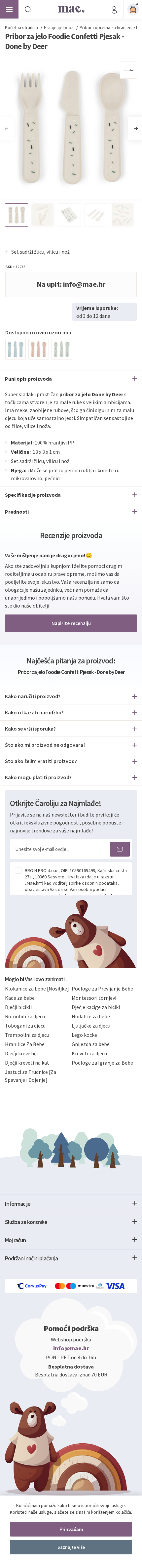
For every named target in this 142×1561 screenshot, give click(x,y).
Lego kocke (84, 1035)
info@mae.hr (71, 1348)
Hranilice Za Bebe (25, 1044)
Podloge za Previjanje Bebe (102, 988)
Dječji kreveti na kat (27, 1062)
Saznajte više (71, 1547)
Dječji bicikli (18, 1007)
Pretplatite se (120, 849)
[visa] (115, 1286)
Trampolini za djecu (27, 1035)
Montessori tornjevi (94, 997)
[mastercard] (60, 1286)
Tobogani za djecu (25, 1025)
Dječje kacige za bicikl (96, 1007)
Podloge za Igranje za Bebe (102, 1062)
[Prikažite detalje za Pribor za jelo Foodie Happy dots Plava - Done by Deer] (15, 349)
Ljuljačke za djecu (91, 1025)
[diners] (100, 1286)
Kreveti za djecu (89, 1053)
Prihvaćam (71, 1529)
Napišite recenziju (71, 623)
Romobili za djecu (25, 1016)
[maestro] (81, 1286)
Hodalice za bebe (91, 1016)
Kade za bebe (20, 997)
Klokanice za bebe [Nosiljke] (37, 988)
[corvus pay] (32, 1286)
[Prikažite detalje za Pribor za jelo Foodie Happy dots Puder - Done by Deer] (38, 349)
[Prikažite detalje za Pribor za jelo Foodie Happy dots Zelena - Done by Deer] (62, 349)
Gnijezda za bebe (91, 1044)
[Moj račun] (114, 9)
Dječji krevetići (21, 1053)
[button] (135, 128)
